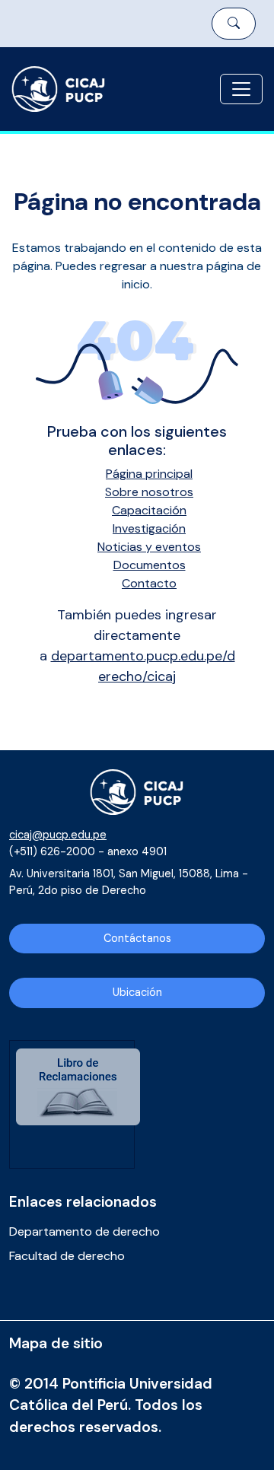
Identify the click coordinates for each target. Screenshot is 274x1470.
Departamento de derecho (84, 1231)
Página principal (149, 474)
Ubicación (137, 992)
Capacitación (149, 510)
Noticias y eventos (149, 547)
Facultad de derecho (67, 1256)
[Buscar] (234, 24)
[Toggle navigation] (241, 89)
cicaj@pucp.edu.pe (58, 835)
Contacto (149, 583)
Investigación (149, 528)
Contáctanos (137, 938)
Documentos (149, 565)
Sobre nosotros (149, 492)
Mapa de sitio (56, 1343)
